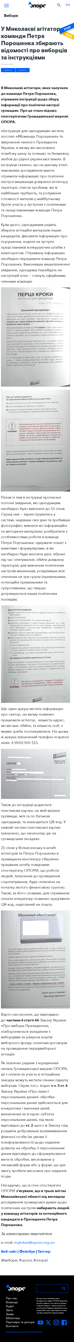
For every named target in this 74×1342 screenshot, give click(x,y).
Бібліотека (13, 1318)
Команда (12, 1302)
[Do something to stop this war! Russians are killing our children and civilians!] (66, 31)
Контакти (12, 1326)
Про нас (11, 1298)
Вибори (22, 70)
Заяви (10, 1314)
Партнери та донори (20, 1322)
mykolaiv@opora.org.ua (34, 1242)
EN (68, 5)
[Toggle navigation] (6, 5)
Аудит (10, 1306)
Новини (8, 70)
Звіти (9, 1310)
